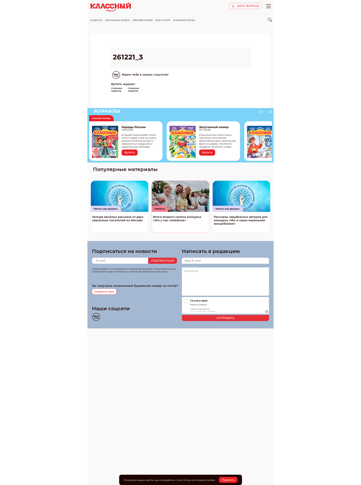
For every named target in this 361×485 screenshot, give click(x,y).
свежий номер (142, 20)
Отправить (225, 318)
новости (96, 20)
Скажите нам (104, 291)
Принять (228, 480)
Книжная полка (184, 20)
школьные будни (117, 20)
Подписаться (162, 260)
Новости (160, 208)
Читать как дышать (106, 208)
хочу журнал (247, 6)
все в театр (163, 20)
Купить (129, 152)
